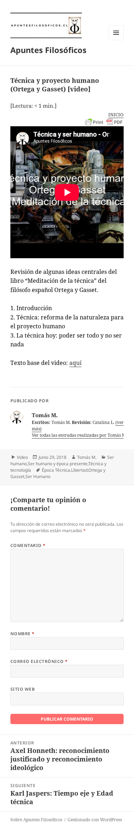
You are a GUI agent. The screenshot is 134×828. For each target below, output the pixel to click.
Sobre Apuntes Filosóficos (36, 820)
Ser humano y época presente (58, 464)
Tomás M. (86, 457)
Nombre (22, 634)
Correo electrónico (39, 661)
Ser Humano (37, 476)
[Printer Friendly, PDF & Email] (104, 122)
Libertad (79, 470)
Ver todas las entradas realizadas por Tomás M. (80, 435)
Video (22, 457)
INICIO (116, 114)
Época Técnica (56, 470)
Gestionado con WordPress (95, 820)
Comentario (28, 545)
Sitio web (22, 689)
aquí (75, 363)
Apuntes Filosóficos (48, 49)
